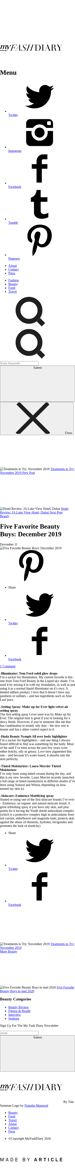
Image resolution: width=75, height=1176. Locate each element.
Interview (14, 1014)
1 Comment (7, 666)
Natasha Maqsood (36, 1105)
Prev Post (28, 473)
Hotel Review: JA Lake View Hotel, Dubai (34, 510)
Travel (12, 291)
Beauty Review (18, 1007)
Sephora (13, 1018)
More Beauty (8, 951)
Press (11, 273)
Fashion (13, 280)
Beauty (13, 284)
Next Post (56, 512)
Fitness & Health (19, 1011)
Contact (13, 269)
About (12, 265)
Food (11, 288)
